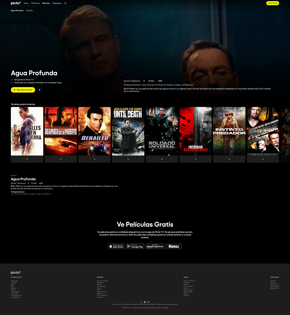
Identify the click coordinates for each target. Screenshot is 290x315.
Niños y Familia (101, 292)
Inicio (26, 3)
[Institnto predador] (229, 135)
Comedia (100, 282)
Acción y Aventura (102, 281)
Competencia (15, 292)
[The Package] (263, 135)
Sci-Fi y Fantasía (102, 295)
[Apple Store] (116, 246)
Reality (13, 290)
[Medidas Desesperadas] (195, 135)
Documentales (101, 286)
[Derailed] (94, 135)
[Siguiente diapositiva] (284, 135)
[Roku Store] (174, 246)
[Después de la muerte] (61, 135)
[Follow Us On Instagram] (148, 302)
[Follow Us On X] (141, 302)
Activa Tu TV (274, 284)
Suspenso (100, 297)
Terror (98, 290)
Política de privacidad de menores (167, 304)
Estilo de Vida (188, 292)
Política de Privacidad (130, 304)
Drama (99, 288)
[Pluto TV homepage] (16, 272)
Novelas (13, 288)
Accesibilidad (275, 286)
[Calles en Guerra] (27, 135)
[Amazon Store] (155, 246)
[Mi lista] (39, 90)
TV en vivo (35, 3)
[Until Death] (128, 135)
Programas (56, 3)
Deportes (186, 295)
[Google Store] (135, 246)
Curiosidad (14, 293)
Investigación (15, 297)
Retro (12, 286)
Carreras (273, 281)
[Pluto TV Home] (16, 3)
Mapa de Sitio (275, 288)
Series (13, 284)
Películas (46, 3)
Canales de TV (16, 277)
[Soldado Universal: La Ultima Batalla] (162, 135)
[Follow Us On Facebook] (145, 302)
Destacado (14, 281)
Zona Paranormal (16, 295)
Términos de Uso (117, 304)
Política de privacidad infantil (147, 304)
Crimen (99, 284)
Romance (100, 293)
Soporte (273, 282)
